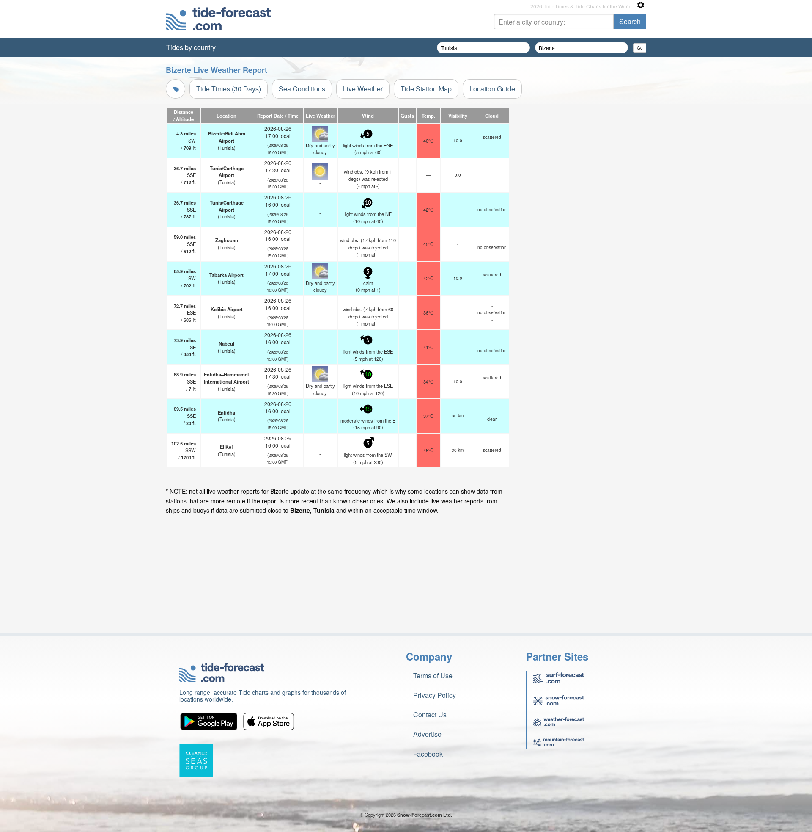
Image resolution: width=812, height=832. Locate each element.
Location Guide (492, 89)
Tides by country (191, 47)
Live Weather (363, 89)
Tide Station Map (426, 89)
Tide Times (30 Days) (228, 89)
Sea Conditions (302, 89)
